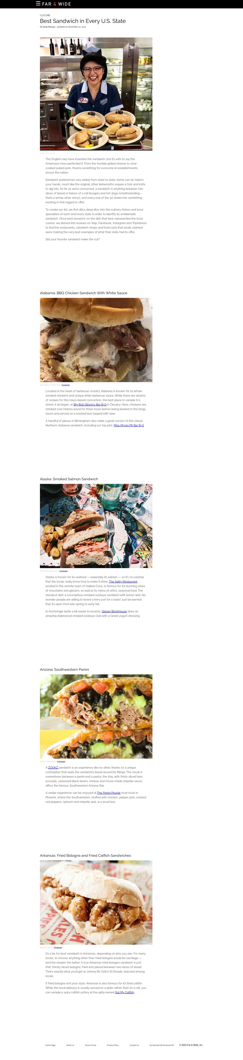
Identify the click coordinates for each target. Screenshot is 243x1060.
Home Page (50, 1045)
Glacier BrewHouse (114, 611)
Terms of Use (90, 1045)
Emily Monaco (49, 27)
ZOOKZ (53, 767)
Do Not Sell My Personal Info (162, 1045)
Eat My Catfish (124, 992)
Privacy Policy (113, 1045)
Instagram (66, 385)
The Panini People (109, 793)
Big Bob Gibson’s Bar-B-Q (90, 404)
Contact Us (134, 1045)
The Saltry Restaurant (123, 581)
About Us (70, 1045)
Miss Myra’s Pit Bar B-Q (129, 425)
